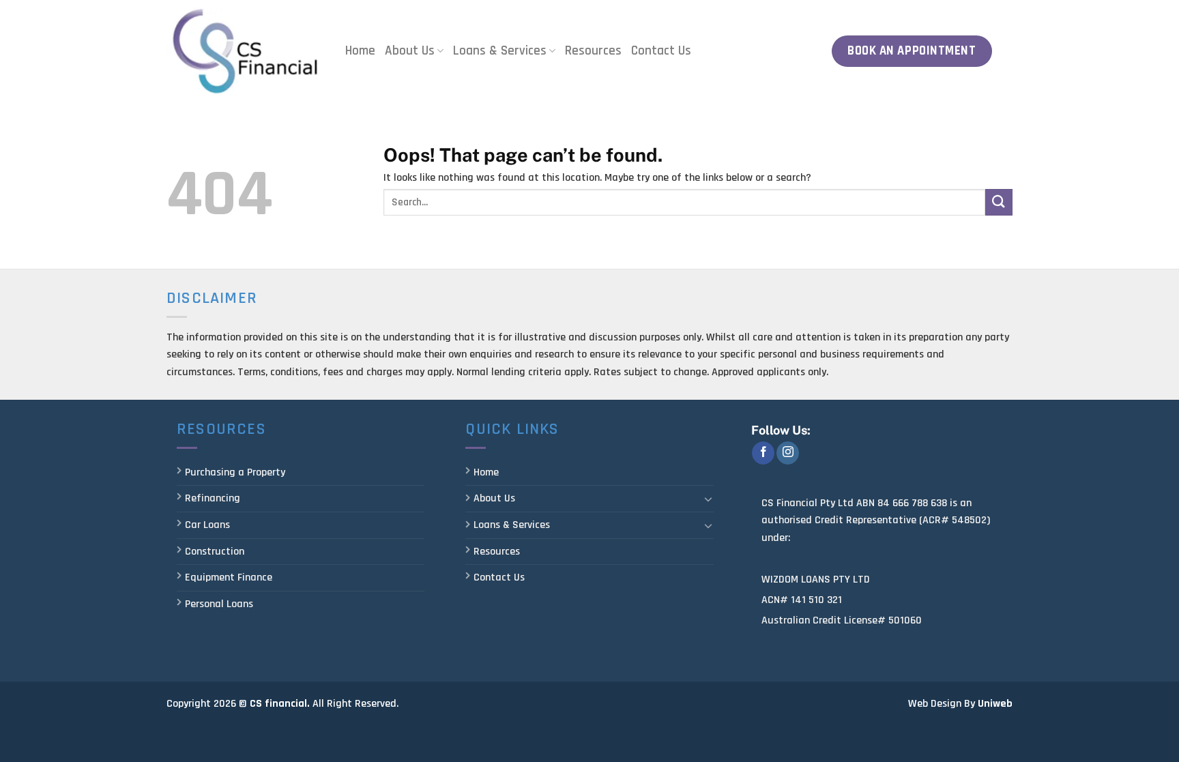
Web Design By (941, 704)
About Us (410, 50)
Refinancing (212, 498)
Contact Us (661, 50)
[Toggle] (708, 498)
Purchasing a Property (235, 472)
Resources (593, 50)
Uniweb (995, 704)
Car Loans (207, 525)
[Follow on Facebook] (763, 453)
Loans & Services (500, 50)
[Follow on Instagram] (787, 453)
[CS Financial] (245, 51)
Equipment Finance (228, 577)
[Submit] (999, 202)
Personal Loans (219, 604)
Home (360, 50)
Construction (214, 551)
